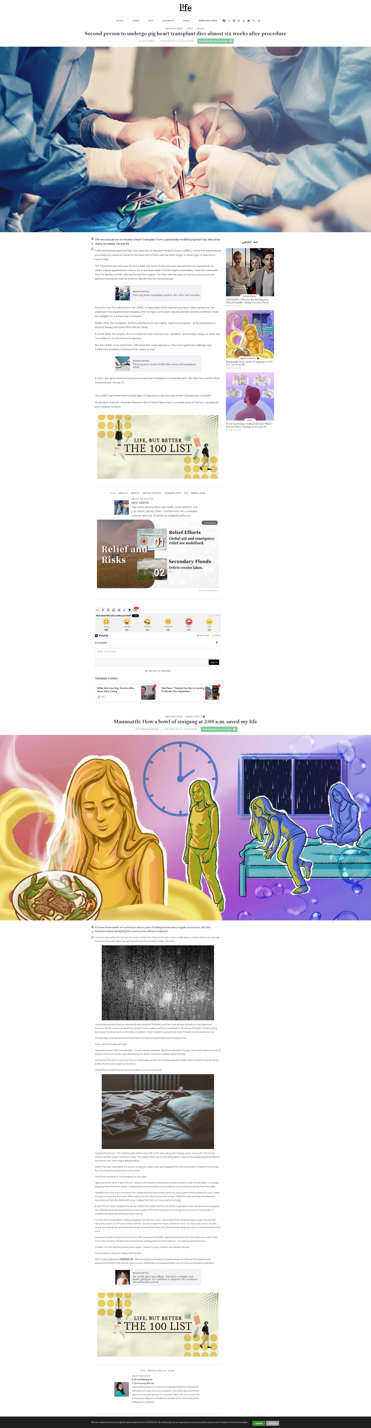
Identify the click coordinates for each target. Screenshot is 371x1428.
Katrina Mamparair (149, 729)
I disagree (272, 1423)
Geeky (186, 20)
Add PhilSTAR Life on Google (213, 41)
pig (186, 493)
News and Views (208, 20)
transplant (172, 493)
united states (151, 493)
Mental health (157, 1370)
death (135, 493)
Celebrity (168, 20)
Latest (189, 28)
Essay (171, 1370)
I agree (259, 1423)
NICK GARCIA (148, 41)
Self (150, 20)
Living (135, 20)
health (123, 493)
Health (200, 28)
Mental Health (194, 716)
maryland (198, 493)
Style (119, 20)
